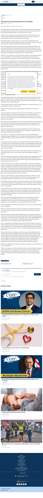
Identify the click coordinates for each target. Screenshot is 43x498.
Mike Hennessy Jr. (6, 414)
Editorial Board (21, 457)
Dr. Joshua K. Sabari (6, 318)
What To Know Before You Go (6, 263)
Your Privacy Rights (21, 470)
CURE (2, 16)
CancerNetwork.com (21, 460)
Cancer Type (20, 4)
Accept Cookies (32, 91)
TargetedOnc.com (21, 461)
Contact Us (21, 459)
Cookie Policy (11, 88)
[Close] (36, 73)
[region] (21, 83)
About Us (21, 455)
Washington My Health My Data (21, 469)
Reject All (24, 91)
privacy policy (22, 276)
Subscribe (37, 274)
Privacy (21, 466)
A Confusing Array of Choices (27, 263)
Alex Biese (5, 382)
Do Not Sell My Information (21, 467)
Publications (3, 280)
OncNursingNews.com (21, 464)
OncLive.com (21, 462)
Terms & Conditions (21, 465)
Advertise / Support (21, 456)
